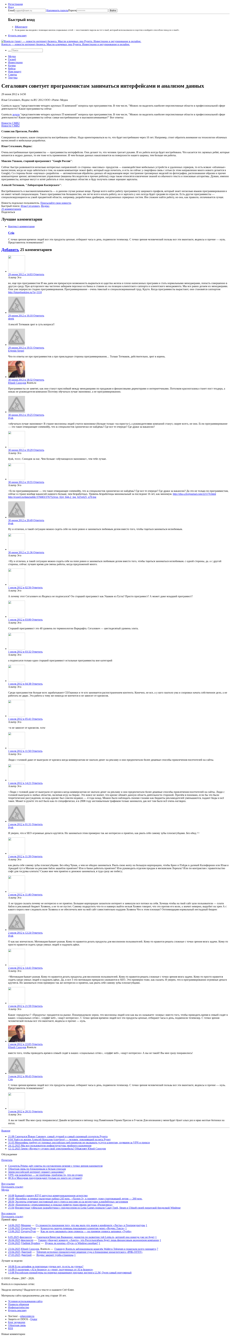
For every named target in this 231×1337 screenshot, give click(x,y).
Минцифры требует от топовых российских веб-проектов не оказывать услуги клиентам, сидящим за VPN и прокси (79, 1142)
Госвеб (12, 59)
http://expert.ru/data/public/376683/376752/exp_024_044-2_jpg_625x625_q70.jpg (52, 497)
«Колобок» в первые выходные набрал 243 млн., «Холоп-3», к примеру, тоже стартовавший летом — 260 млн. (78, 1198)
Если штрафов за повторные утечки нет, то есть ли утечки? (45, 1266)
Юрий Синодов (17, 382)
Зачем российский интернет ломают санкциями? (36, 1171)
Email (11, 10)
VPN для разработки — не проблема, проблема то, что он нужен (45, 1175)
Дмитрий (26, 1252)
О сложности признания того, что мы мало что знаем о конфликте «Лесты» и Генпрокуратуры (90, 1225)
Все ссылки (8, 1183)
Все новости (8, 1213)
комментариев (11, 209)
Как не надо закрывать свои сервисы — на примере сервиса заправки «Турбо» (86, 1231)
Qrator (33, 1319)
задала (16, 114)
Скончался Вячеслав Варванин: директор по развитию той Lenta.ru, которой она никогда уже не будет (96, 1237)
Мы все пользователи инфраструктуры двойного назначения (49, 1145)
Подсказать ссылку (12, 1186)
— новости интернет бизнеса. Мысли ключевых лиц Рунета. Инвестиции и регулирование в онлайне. (65, 44)
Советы (12, 74)
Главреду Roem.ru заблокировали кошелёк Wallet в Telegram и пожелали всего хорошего (105, 1248)
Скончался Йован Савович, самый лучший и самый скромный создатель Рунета (58, 1136)
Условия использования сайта (25, 1301)
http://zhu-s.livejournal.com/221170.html (194, 494)
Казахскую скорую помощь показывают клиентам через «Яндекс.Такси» (83, 1228)
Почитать (6, 1160)
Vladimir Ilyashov (30, 1243)
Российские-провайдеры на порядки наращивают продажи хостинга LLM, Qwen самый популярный (70, 1272)
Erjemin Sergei (16, 350)
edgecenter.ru (27, 1316)
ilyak (10, 418)
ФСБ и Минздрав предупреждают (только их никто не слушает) (45, 1178)
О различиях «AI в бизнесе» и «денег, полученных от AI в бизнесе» (50, 1269)
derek (11, 318)
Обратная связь (17, 1325)
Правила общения (18, 1304)
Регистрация (15, 4)
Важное (5, 1130)
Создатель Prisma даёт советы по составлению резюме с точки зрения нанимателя (55, 1165)
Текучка (12, 77)
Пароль (61, 10)
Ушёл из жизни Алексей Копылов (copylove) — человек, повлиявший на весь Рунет (59, 1139)
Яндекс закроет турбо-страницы (55, 1255)
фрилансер (26, 1237)
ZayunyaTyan (28, 1228)
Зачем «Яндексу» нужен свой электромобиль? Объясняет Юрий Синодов (57, 1148)
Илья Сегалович (30, 206)
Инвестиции (15, 62)
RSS (10, 1328)
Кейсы (12, 68)
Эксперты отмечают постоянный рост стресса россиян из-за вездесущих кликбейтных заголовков (71, 1201)
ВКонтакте (21, 26)
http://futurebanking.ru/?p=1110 (25, 292)
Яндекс (45, 206)
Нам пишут (14, 71)
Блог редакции (16, 1322)
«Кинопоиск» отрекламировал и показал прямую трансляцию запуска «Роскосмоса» (64, 1204)
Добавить (10, 249)
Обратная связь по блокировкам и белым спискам (37, 1168)
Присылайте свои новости (55, 202)
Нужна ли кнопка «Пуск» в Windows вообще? (71, 1243)
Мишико (26, 1225)
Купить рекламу (17, 35)
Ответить (38, 274)
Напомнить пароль (57, 10)
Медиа (12, 56)
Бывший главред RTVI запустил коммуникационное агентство (51, 1195)
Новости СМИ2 (10, 123)
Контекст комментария (21, 226)
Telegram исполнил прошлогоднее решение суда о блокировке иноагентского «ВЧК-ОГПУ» (89, 1252)
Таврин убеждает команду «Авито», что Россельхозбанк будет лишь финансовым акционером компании (98, 1240)
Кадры (12, 65)
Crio (11, 233)
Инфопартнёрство (18, 1307)
